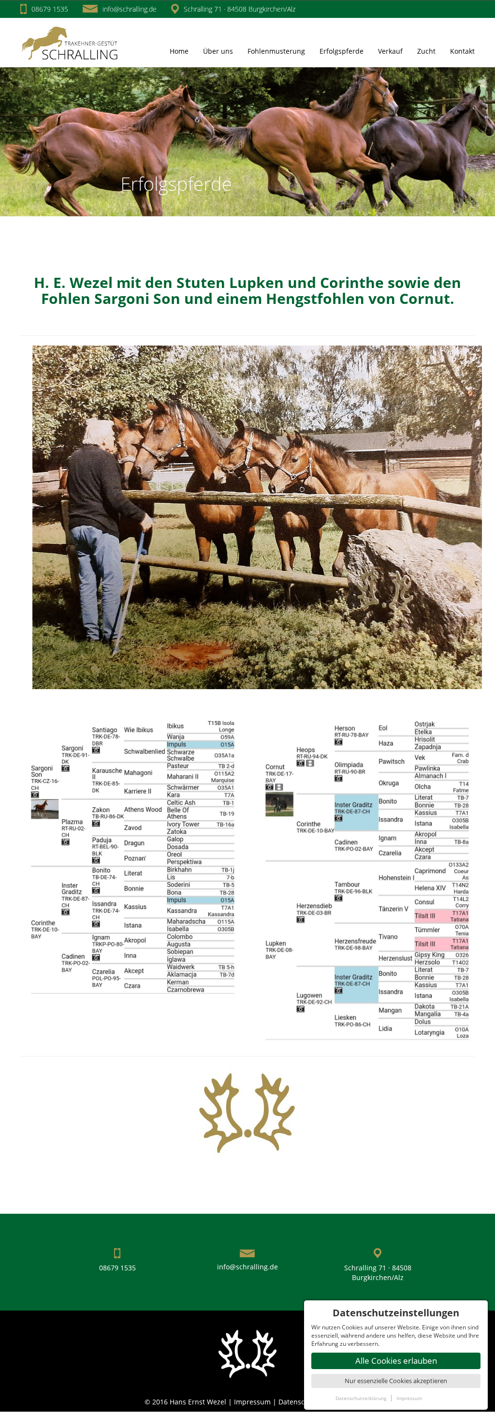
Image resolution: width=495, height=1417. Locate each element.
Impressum (253, 1401)
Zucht (426, 51)
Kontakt (462, 51)
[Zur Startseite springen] (71, 41)
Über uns (218, 51)
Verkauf (390, 51)
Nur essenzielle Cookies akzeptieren (396, 1380)
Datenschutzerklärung (360, 1398)
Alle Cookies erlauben (396, 1360)
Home (179, 51)
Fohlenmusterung (276, 51)
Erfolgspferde (342, 51)
